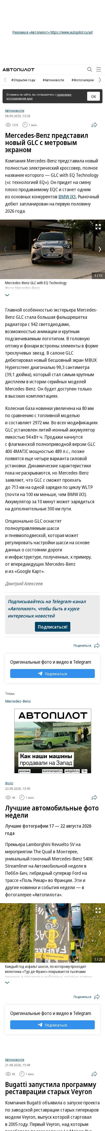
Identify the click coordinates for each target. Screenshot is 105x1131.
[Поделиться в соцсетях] (94, 125)
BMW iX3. (67, 196)
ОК (93, 96)
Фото (9, 783)
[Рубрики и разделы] (98, 69)
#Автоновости (53, 80)
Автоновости (14, 110)
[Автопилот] (18, 69)
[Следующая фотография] (100, 249)
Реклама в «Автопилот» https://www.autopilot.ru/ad (52, 32)
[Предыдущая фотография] (5, 249)
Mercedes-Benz (18, 701)
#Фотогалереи (83, 80)
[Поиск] (90, 69)
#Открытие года (23, 80)
